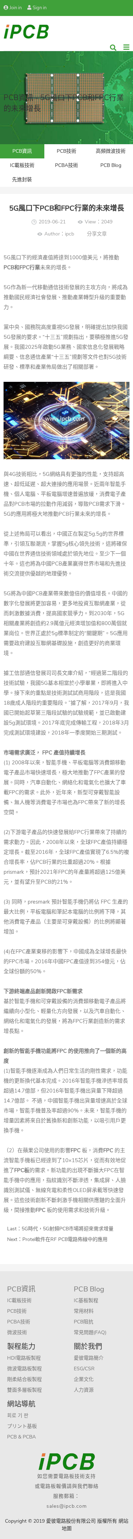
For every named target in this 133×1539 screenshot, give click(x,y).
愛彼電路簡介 (89, 1358)
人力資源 (84, 1390)
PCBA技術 (66, 165)
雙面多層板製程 (24, 1390)
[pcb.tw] (26, 31)
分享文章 (97, 234)
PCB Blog (110, 165)
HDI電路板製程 (24, 1358)
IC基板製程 (86, 1300)
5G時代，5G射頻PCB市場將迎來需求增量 (67, 1228)
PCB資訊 (22, 151)
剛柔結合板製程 (24, 1379)
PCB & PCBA (21, 1437)
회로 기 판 (17, 1415)
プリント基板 (22, 1426)
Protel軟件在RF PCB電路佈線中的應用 (64, 1239)
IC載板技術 (22, 165)
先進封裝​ (22, 179)
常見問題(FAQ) (90, 1332)
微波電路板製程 (24, 1368)
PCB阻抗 (83, 1321)
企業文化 (84, 1379)
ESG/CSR (84, 1368)
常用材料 (84, 1311)
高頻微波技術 (111, 151)
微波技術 (17, 1332)
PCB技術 (66, 151)
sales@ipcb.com (66, 1506)
